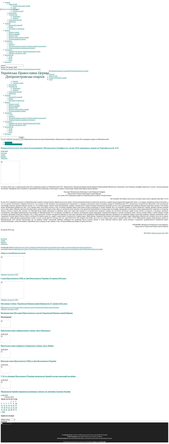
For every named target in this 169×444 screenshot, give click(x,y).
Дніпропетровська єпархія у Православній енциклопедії (27, 46)
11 (2, 405)
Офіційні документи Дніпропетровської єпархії (24, 51)
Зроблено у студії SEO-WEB (99, 441)
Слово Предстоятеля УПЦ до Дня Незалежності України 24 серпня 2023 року (33, 278)
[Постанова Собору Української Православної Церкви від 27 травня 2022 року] (12, 298)
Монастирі (12, 22)
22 (11, 408)
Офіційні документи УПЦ (17, 53)
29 (11, 410)
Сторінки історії (18, 83)
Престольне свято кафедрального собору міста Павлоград (25, 331)
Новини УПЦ (13, 36)
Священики (16, 88)
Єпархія (7, 2)
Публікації (8, 41)
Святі (14, 7)
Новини (7, 30)
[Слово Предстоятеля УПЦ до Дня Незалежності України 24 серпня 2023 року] (12, 273)
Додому (3, 139)
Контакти (8, 62)
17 (16, 405)
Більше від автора (19, 253)
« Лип (3, 412)
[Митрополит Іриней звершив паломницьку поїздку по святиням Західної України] (6, 388)
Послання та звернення (16, 29)
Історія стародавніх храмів (21, 6)
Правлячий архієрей (15, 25)
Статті (11, 43)
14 (9, 405)
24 (16, 408)
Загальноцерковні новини (17, 39)
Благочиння (13, 85)
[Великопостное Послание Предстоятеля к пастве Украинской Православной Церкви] (30, 307)
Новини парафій (14, 34)
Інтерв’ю (12, 44)
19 (4, 408)
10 (16, 403)
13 (6, 405)
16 (13, 405)
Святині (15, 81)
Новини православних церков (19, 37)
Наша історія (13, 4)
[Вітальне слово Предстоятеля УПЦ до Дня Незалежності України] (6, 357)
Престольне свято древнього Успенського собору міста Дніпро (27, 346)
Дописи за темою (7, 253)
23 (13, 408)
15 (11, 405)
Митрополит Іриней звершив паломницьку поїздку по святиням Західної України (36, 392)
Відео (10, 58)
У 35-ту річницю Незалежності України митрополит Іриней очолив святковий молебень (38, 376)
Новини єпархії (14, 32)
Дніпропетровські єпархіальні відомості (22, 48)
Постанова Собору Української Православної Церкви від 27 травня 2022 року (34, 304)
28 (9, 410)
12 (4, 405)
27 (6, 410)
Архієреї (7, 23)
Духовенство (13, 86)
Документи (8, 50)
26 (4, 410)
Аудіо (10, 57)
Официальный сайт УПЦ (159, 233)
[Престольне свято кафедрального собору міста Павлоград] (6, 327)
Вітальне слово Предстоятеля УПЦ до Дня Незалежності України (28, 361)
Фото (10, 60)
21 (9, 408)
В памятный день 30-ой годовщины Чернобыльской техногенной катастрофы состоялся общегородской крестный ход (52, 247)
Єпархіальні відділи (15, 20)
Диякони (15, 18)
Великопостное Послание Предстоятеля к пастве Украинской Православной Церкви (37, 313)
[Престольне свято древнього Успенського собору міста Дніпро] (6, 342)
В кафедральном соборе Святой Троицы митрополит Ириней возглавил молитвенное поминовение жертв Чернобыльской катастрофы (57, 249)
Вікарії (11, 27)
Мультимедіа (9, 55)
